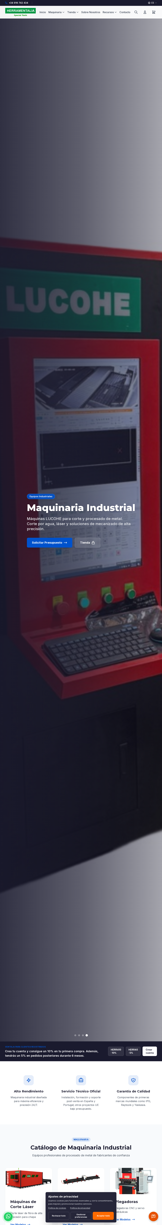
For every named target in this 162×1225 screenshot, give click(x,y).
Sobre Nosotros (90, 12)
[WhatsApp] (8, 1216)
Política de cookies (57, 1208)
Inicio (43, 12)
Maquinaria (55, 12)
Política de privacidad (80, 1208)
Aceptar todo (103, 1216)
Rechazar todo (59, 1216)
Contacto (124, 12)
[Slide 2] (79, 1035)
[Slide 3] (83, 1035)
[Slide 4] (87, 1035)
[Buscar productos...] (136, 12)
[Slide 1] (75, 1035)
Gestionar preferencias (81, 1215)
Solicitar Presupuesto (47, 542)
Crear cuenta (150, 1051)
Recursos (108, 12)
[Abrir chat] (153, 1216)
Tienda (71, 12)
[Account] (145, 12)
